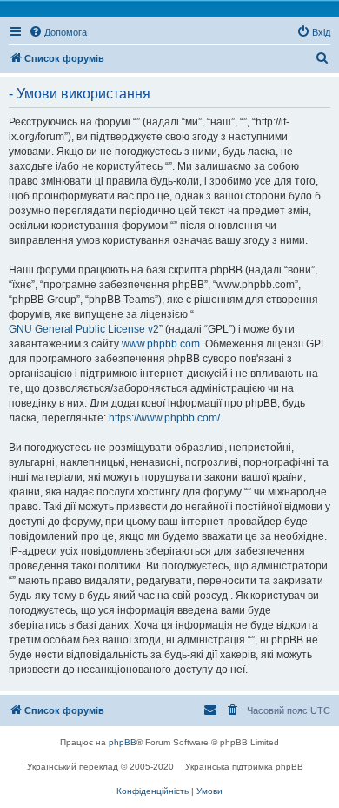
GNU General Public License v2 (84, 329)
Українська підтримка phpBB (244, 766)
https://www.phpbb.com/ (164, 418)
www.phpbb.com (161, 344)
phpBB (122, 742)
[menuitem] (58, 32)
